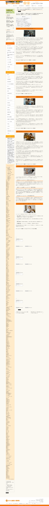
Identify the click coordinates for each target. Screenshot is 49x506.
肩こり (8, 86)
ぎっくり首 (7, 390)
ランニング (7, 236)
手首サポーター (8, 355)
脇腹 (6, 282)
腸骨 (6, 349)
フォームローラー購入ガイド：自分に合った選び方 (23, 26)
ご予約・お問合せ (40, 6)
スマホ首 (7, 376)
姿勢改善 (7, 443)
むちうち (7, 375)
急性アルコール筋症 (9, 330)
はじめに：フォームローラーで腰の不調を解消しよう (23, 18)
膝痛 (6, 351)
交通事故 (7, 210)
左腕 (6, 329)
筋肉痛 (7, 373)
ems (6, 266)
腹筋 (6, 219)
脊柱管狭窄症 (9, 81)
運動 (6, 267)
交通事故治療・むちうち (27, 6)
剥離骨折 (7, 439)
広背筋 (7, 379)
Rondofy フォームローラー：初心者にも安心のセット (24, 23)
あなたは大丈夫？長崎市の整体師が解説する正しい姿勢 (10, 150)
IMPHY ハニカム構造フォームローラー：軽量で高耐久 (24, 24)
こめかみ (7, 286)
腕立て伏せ (7, 289)
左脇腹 (7, 403)
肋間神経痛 (8, 88)
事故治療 (7, 244)
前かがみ (7, 348)
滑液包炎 (7, 401)
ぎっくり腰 (7, 240)
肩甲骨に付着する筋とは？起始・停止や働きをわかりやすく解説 (10, 18)
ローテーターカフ (8, 464)
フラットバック (8, 462)
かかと (7, 234)
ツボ (6, 213)
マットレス (7, 370)
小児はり (8, 126)
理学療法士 (7, 220)
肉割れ (7, 198)
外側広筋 (7, 468)
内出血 (7, 221)
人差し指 (7, 421)
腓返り (7, 265)
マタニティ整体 (9, 121)
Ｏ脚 (6, 194)
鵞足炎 (7, 291)
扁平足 (7, 215)
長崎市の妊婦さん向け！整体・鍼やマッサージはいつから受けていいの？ (10, 146)
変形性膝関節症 (8, 393)
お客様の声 (8, 50)
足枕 (6, 331)
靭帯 (6, 264)
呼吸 (6, 233)
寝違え (7, 211)
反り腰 (7, 353)
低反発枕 (7, 399)
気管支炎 (7, 436)
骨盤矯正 (7, 345)
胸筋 (6, 471)
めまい (8, 95)
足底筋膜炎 (7, 444)
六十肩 (7, 242)
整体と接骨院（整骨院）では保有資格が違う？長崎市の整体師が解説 (10, 153)
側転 (6, 423)
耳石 (6, 380)
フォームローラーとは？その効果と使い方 (21, 19)
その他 (8, 133)
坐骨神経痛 (8, 79)
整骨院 (7, 324)
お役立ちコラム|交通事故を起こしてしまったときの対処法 (10, 157)
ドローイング (8, 358)
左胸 (6, 314)
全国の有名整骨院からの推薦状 (10, 55)
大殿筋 (7, 427)
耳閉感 (7, 354)
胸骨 (6, 472)
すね (6, 262)
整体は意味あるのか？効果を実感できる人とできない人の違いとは (36, 312)
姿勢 (6, 188)
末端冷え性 (7, 309)
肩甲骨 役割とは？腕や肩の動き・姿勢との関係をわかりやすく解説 (10, 22)
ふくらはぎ (7, 241)
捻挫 (6, 279)
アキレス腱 (7, 218)
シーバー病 (7, 333)
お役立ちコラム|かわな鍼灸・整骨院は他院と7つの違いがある (10, 162)
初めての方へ (15, 6)
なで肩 (7, 461)
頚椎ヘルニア (8, 418)
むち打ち (7, 290)
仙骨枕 (7, 440)
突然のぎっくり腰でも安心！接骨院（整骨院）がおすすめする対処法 (10, 155)
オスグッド (7, 374)
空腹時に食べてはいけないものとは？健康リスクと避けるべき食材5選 (22, 312)
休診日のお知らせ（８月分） (10, 39)
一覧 (13, 41)
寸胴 (6, 438)
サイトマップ (38, 503)
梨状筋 (7, 335)
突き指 (7, 369)
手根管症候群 (8, 417)
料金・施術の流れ (21, 6)
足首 (6, 378)
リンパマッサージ (8, 396)
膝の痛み (8, 109)
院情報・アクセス (34, 6)
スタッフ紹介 (9, 59)
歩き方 (7, 287)
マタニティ (9, 172)
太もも (7, 259)
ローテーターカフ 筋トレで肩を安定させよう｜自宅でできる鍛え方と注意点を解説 (10, 36)
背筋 (6, 398)
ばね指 (8, 107)
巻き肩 (7, 402)
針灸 (6, 263)
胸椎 (6, 268)
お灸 (6, 312)
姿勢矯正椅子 (8, 332)
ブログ (8, 69)
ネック (7, 397)
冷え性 (7, 371)
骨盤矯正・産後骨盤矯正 (10, 119)
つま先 (7, 460)
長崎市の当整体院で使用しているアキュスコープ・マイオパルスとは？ (10, 148)
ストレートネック (9, 100)
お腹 (6, 245)
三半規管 (7, 334)
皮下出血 (7, 308)
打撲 (6, 223)
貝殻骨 (7, 467)
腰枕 (6, 303)
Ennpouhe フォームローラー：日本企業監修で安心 (23, 25)
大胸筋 (7, 470)
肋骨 (6, 238)
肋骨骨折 (7, 359)
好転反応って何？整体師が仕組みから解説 (10, 141)
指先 (6, 368)
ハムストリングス (8, 237)
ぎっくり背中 (8, 425)
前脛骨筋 (7, 458)
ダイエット (7, 459)
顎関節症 (8, 114)
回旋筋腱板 (7, 465)
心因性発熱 (7, 449)
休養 (6, 469)
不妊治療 (7, 255)
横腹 (6, 447)
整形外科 (7, 216)
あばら (7, 414)
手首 (6, 352)
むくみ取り (7, 372)
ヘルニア (9, 171)
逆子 (6, 261)
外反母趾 (7, 280)
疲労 (6, 217)
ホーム (9, 6)
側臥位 (7, 437)
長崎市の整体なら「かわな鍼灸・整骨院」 (24, 505)
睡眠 (6, 189)
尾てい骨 (7, 214)
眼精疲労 (9, 177)
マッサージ (7, 463)
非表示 (24, 16)
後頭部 (7, 212)
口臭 (6, 350)
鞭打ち (7, 284)
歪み (6, 197)
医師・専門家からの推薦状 (10, 52)
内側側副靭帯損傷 (8, 336)
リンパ (7, 195)
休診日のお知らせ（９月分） (10, 32)
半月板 (7, 302)
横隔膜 (7, 325)
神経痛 (7, 283)
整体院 (7, 392)
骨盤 (6, 257)
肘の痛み (8, 102)
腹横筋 (7, 416)
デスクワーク (8, 404)
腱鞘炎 (7, 310)
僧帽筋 (7, 326)
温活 (6, 424)
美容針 (7, 278)
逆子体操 (7, 422)
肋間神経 (7, 445)
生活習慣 (7, 196)
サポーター (7, 222)
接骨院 (7, 235)
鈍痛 (6, 323)
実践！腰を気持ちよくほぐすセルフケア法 (21, 21)
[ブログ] (10, 166)
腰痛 (8, 74)
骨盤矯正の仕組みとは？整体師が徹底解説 (10, 138)
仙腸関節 (7, 307)
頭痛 (8, 176)
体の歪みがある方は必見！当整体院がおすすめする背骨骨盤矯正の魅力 (10, 160)
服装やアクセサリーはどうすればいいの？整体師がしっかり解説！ (10, 143)
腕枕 (6, 419)
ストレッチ (7, 200)
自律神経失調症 (9, 93)
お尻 (6, 199)
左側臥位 (7, 400)
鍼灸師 (8, 178)
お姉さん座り (8, 285)
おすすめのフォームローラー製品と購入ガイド (22, 22)
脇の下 (7, 347)
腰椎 (6, 446)
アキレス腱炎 (8, 394)
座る (6, 420)
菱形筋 (7, 381)
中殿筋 (7, 391)
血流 (6, 304)
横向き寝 (7, 413)
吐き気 (7, 258)
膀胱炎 (7, 442)
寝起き (7, 377)
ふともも (7, 357)
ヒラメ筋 (7, 395)
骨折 (6, 239)
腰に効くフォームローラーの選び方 (21, 20)
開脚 (6, 466)
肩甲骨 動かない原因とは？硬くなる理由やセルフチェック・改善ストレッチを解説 (10, 25)
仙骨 (6, 448)
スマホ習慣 (7, 415)
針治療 (7, 256)
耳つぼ (8, 128)
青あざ (7, 288)
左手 (6, 426)
